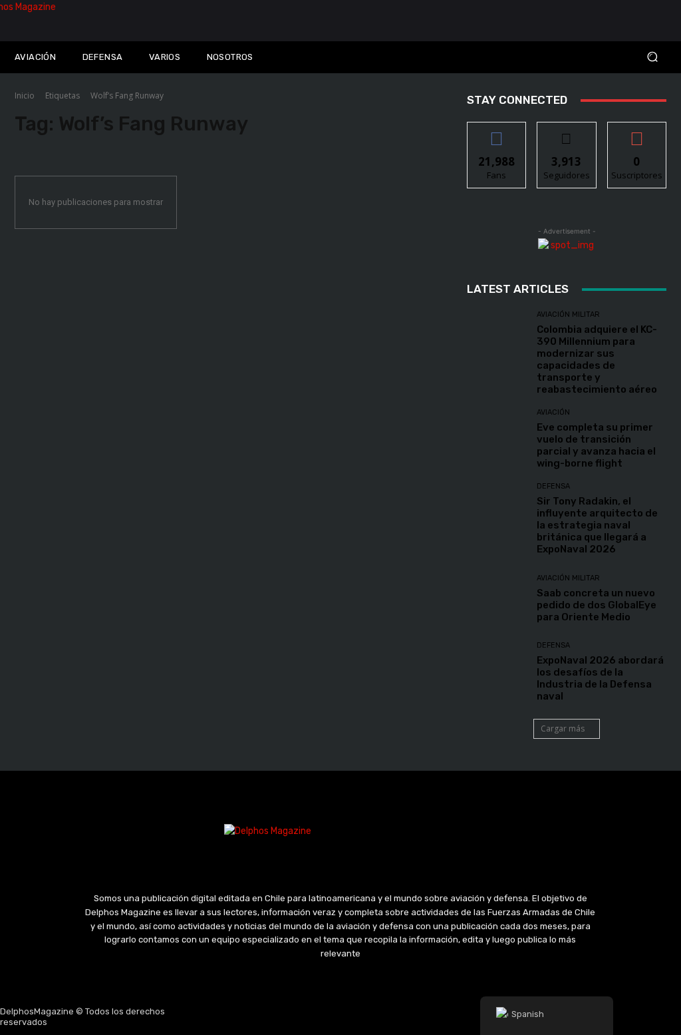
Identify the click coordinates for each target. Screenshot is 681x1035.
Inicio (25, 95)
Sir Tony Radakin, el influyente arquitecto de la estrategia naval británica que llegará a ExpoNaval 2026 (597, 525)
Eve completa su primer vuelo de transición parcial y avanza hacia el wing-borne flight (596, 445)
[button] (596, 57)
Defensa (553, 486)
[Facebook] (277, 1017)
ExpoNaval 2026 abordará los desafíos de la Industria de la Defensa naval (600, 678)
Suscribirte (637, 132)
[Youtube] (372, 1017)
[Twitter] (340, 1017)
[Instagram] (309, 1017)
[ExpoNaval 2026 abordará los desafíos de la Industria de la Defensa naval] (497, 672)
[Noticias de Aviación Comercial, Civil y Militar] (85, 20)
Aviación (553, 412)
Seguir (567, 132)
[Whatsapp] (403, 1017)
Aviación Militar (568, 314)
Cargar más (563, 728)
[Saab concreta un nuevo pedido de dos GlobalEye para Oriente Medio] (497, 598)
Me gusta (497, 132)
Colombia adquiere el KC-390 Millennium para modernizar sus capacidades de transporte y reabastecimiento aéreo (597, 359)
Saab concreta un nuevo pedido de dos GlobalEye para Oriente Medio (596, 605)
